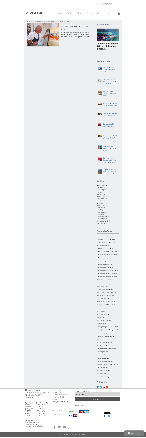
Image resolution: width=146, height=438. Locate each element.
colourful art (113, 255)
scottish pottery (102, 361)
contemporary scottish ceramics (107, 273)
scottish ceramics (102, 345)
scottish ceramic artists (104, 342)
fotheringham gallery (103, 286)
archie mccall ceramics (104, 242)
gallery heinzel (101, 292)
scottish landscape (103, 358)
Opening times (106, 4)
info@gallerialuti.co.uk (32, 421)
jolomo (113, 305)
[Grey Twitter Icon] (59, 427)
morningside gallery (103, 327)
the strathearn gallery (104, 370)
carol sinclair (101, 248)
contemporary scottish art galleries (108, 270)
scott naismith (110, 336)
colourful (105, 255)
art (114, 242)
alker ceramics (101, 239)
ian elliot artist (110, 301)
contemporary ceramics (104, 264)
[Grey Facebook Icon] (54, 427)
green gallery (111, 295)
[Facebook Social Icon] (105, 416)
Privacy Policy (79, 405)
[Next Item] (115, 34)
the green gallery (102, 367)
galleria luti (109, 289)
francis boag (101, 289)
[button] (119, 13)
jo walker (106, 305)
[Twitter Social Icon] (109, 416)
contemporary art (102, 261)
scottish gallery (102, 355)
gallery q (110, 292)
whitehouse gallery (103, 377)
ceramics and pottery (111, 251)
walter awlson (101, 373)
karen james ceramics (104, 314)
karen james (101, 311)
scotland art (107, 333)
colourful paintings (103, 258)
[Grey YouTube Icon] (64, 427)
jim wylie (99, 305)
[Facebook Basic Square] (98, 387)
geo (116, 292)
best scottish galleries (104, 245)
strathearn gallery (102, 364)
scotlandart (100, 336)
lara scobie (100, 317)
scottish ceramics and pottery (106, 348)
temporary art (114, 364)
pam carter (107, 330)
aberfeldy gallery (102, 236)
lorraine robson (101, 323)
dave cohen (100, 280)
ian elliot (109, 298)
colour (99, 255)
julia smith (100, 308)
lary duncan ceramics (104, 320)
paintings (100, 330)
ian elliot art (100, 301)
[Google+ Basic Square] (107, 387)
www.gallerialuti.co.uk (32, 422)
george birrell (101, 295)
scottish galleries (102, 352)
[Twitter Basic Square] (101, 387)
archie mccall (111, 239)
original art (114, 327)
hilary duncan (101, 298)
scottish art (100, 339)
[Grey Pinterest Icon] (69, 427)
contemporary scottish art (105, 267)
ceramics (100, 251)
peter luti (115, 330)
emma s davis (101, 283)
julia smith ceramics (110, 308)
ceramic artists (111, 248)
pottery (99, 333)
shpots (110, 361)
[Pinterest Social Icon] (104, 387)
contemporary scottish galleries (107, 276)
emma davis (109, 280)
